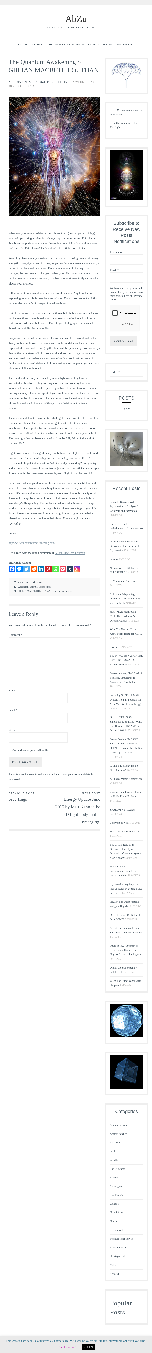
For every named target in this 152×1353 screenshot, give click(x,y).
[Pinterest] (48, 569)
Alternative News (119, 1125)
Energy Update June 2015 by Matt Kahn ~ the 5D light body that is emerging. (77, 808)
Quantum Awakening (62, 591)
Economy (115, 1177)
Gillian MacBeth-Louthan (70, 552)
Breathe (114, 559)
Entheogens (116, 1186)
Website (13, 730)
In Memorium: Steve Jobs (123, 581)
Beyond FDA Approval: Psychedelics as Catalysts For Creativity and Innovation (125, 506)
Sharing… (115, 647)
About (37, 44)
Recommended (117, 1230)
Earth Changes (117, 1169)
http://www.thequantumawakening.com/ (32, 543)
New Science (116, 1212)
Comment (15, 635)
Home (22, 44)
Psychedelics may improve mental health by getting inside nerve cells (126, 889)
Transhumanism (118, 1247)
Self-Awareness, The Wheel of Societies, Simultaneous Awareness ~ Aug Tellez (126, 678)
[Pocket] (63, 569)
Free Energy (116, 1195)
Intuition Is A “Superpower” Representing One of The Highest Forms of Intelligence (125, 950)
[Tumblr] (70, 569)
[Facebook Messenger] (19, 569)
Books (113, 1151)
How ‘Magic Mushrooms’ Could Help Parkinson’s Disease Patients (123, 616)
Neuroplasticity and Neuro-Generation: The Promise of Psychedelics (124, 546)
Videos (113, 1265)
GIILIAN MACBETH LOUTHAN (34, 591)
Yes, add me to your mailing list (30, 750)
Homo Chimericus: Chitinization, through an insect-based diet (123, 871)
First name (116, 252)
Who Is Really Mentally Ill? (124, 831)
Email (13, 710)
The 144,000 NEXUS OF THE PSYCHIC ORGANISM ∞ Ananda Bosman (126, 660)
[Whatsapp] (55, 569)
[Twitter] (26, 569)
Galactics (114, 1203)
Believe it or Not (119, 822)
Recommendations (63, 44)
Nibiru (113, 1221)
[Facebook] (12, 569)
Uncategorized (117, 1256)
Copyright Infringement (111, 44)
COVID (114, 1160)
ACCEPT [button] (88, 1347)
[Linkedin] (41, 569)
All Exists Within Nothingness (126, 778)
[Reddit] (34, 569)
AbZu (76, 19)
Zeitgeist (114, 1274)
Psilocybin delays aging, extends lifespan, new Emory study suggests (125, 599)
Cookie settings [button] (68, 1346)
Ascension (18, 82)
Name (13, 690)
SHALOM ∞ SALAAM (122, 809)
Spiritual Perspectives (50, 82)
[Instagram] (77, 569)
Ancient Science (118, 1133)
